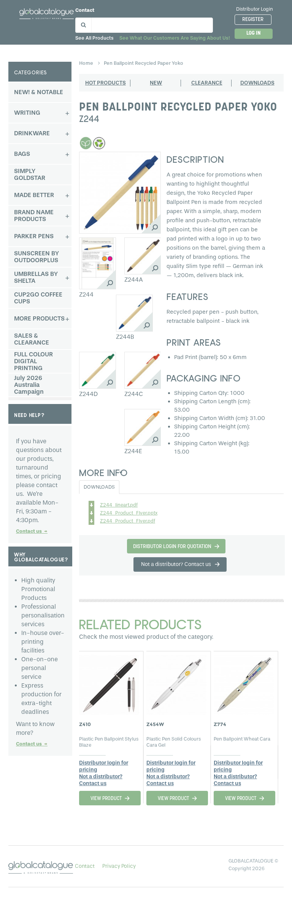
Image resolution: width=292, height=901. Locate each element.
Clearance (206, 83)
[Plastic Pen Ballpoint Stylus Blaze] (109, 682)
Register (252, 19)
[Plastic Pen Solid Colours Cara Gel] (176, 682)
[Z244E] (143, 427)
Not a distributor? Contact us (100, 780)
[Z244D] (97, 370)
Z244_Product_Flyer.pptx (128, 513)
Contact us (32, 531)
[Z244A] (143, 256)
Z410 (85, 724)
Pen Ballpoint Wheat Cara (242, 739)
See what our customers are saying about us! (174, 38)
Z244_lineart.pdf (119, 505)
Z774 (220, 724)
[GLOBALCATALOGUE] (46, 13)
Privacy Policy (119, 866)
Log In (253, 33)
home (86, 63)
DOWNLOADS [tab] (99, 487)
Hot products (105, 83)
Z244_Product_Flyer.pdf (127, 521)
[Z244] (97, 263)
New (156, 83)
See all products (94, 38)
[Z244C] (143, 370)
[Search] (82, 23)
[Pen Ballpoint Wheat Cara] (244, 682)
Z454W (155, 724)
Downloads (257, 83)
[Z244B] (134, 313)
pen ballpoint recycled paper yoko (143, 63)
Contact (84, 10)
